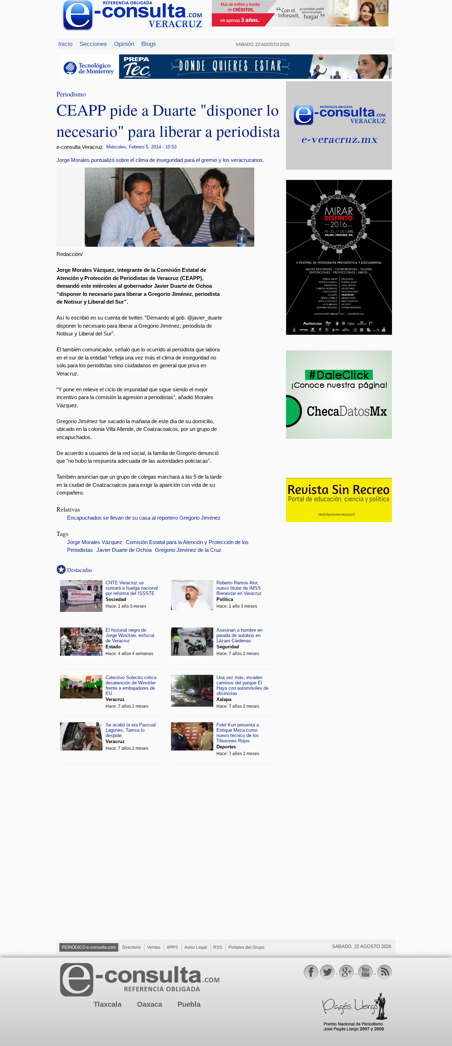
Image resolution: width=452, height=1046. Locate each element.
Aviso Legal (195, 947)
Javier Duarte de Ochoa (123, 550)
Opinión (124, 43)
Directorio (131, 947)
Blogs (148, 43)
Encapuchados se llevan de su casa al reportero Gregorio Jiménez (144, 518)
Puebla (189, 1004)
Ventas (153, 947)
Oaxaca (149, 1004)
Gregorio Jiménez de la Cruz (188, 550)
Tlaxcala (107, 1004)
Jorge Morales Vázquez (94, 542)
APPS (172, 947)
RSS (217, 947)
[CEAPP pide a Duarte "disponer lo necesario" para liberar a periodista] (169, 245)
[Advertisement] (254, 364)
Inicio (65, 43)
